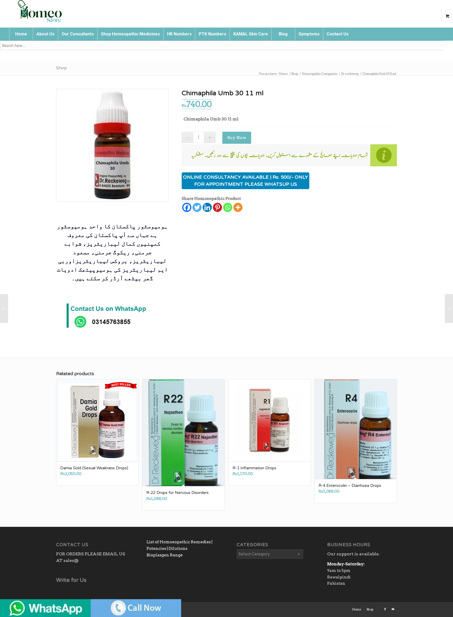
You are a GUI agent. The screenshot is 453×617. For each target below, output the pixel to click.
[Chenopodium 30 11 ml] (4, 308)
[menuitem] (21, 34)
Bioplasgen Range (165, 555)
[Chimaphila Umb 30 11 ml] (112, 145)
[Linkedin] (207, 207)
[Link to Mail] (393, 609)
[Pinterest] (217, 207)
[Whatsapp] (227, 207)
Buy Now (236, 137)
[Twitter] (197, 207)
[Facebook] (186, 207)
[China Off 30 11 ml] (449, 308)
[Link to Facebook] (385, 609)
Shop (61, 68)
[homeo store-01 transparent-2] (39, 12)
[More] (237, 207)
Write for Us (71, 580)
